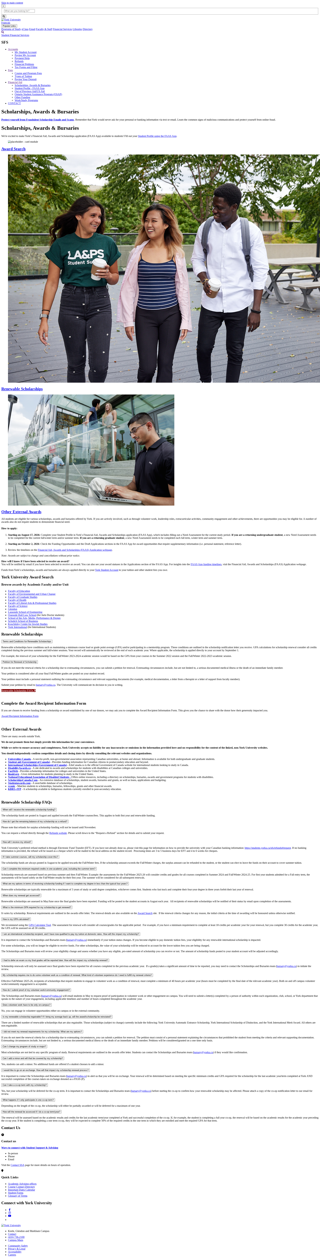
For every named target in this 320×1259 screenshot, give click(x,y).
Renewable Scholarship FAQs (17, 690)
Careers (12, 1254)
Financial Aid (15, 82)
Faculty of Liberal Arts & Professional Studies (32, 603)
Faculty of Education (19, 591)
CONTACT (14, 103)
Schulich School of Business (23, 621)
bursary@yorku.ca (45, 684)
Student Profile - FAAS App (29, 88)
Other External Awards (21, 512)
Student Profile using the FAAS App (157, 136)
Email (32, 29)
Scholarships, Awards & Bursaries (32, 85)
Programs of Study (11, 29)
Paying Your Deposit (25, 79)
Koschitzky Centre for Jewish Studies (28, 624)
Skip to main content (12, 2)
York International (17, 627)
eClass (25, 29)
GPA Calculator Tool (40, 925)
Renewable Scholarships (22, 389)
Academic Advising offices (22, 1183)
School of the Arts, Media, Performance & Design (34, 618)
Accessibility (15, 1251)
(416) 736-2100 (16, 1237)
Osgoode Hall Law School (22, 615)
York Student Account (106, 570)
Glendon (12, 609)
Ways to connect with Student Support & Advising (29, 1147)
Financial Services (62, 29)
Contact (12, 1234)
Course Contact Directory (21, 1186)
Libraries (77, 29)
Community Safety (18, 1245)
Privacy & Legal (16, 1248)
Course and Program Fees (28, 73)
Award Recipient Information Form (19, 716)
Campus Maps (15, 1240)
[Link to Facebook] (9, 1209)
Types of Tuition (23, 76)
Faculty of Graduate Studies (22, 597)
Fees (10, 70)
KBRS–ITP (14, 789)
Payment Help (22, 58)
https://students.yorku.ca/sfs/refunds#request (268, 847)
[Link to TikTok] (9, 1219)
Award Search (13, 149)
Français (5, 22)
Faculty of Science (18, 606)
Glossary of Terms (17, 1195)
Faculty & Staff (44, 29)
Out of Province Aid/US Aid (30, 91)
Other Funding (22, 97)
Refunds (19, 61)
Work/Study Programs (26, 100)
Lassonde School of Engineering (25, 612)
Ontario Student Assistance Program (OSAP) (38, 94)
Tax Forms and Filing (26, 67)
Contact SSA (17, 1165)
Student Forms (15, 1192)
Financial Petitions (24, 64)
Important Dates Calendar (21, 1189)
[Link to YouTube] (9, 1215)
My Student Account (25, 52)
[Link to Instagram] (9, 1212)
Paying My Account (25, 55)
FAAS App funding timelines (206, 564)
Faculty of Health (17, 600)
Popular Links (9, 26)
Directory (88, 29)
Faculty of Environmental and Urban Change (32, 594)
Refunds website (58, 833)
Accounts (13, 49)
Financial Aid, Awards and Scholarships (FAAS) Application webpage (75, 549)
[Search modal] (2, 32)
